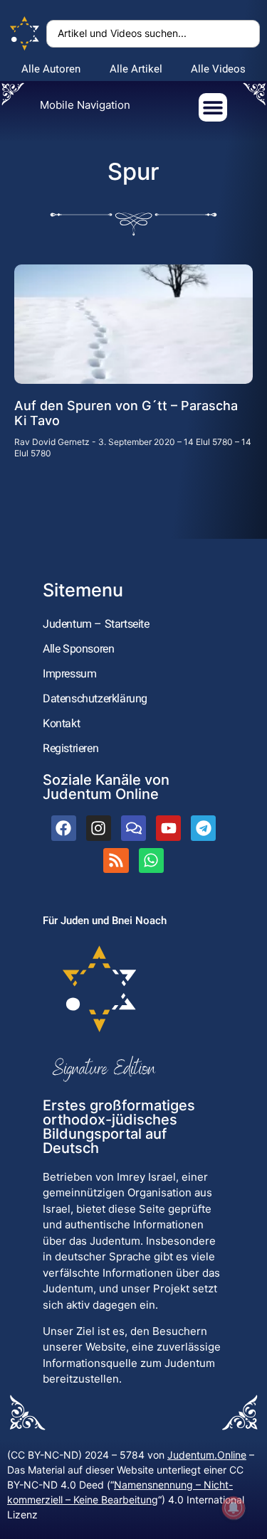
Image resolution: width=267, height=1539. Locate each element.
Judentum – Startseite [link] (96, 624)
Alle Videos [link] (218, 69)
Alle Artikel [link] (136, 69)
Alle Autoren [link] (50, 69)
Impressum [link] (69, 673)
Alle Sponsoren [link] (78, 648)
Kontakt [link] (61, 723)
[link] (25, 33)
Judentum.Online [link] (206, 1455)
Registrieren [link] (70, 748)
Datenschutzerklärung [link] (95, 698)
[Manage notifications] (233, 1507)
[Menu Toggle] (213, 107)
